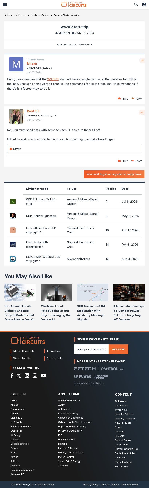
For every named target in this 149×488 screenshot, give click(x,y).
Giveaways (121, 409)
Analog (15, 404)
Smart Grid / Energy (69, 461)
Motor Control (66, 456)
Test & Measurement (22, 469)
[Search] (136, 4)
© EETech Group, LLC (22, 484)
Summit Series (123, 440)
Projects (119, 435)
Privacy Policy (90, 484)
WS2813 (53, 79)
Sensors (15, 465)
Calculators (121, 401)
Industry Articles (124, 414)
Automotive (64, 409)
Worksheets (121, 466)
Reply (138, 98)
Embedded (17, 430)
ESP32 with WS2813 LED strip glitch (43, 259)
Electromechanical (21, 426)
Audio (61, 404)
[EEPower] (82, 376)
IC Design (16, 435)
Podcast (119, 431)
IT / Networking (67, 439)
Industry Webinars (125, 418)
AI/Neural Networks (69, 400)
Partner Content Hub (126, 448)
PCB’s (14, 452)
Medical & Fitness (68, 448)
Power (14, 456)
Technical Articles (125, 453)
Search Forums (66, 44)
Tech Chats (121, 444)
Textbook (120, 457)
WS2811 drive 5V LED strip (41, 202)
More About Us (24, 351)
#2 (141, 112)
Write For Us (22, 358)
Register (118, 349)
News (118, 427)
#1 (142, 60)
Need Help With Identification (37, 245)
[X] (19, 376)
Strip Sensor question (41, 216)
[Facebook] (12, 375)
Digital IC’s (16, 417)
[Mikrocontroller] (89, 383)
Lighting (62, 443)
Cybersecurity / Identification (74, 422)
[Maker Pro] (101, 376)
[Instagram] (35, 375)
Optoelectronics (20, 443)
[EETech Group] (85, 368)
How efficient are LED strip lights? (41, 230)
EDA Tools (16, 422)
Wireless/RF (17, 474)
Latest (14, 400)
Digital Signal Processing (72, 426)
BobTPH (33, 111)
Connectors (17, 409)
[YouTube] (43, 375)
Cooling (15, 413)
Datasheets (121, 405)
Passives (16, 448)
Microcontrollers (78, 259)
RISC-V (14, 461)
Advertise (53, 351)
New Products (123, 422)
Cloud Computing (68, 413)
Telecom (63, 465)
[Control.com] (112, 368)
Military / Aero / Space (71, 452)
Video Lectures (123, 461)
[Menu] (5, 4)
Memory (15, 439)
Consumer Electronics (70, 417)
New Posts (85, 44)
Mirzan (64, 33)
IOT (60, 435)
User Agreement (129, 484)
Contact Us (55, 358)
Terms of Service (109, 484)
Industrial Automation (70, 430)
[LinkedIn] (27, 375)
